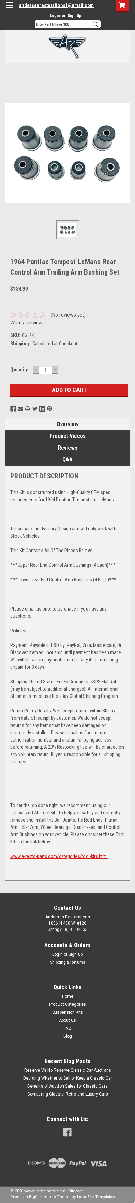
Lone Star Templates (96, 1197)
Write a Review (26, 323)
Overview (68, 424)
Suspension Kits (67, 1012)
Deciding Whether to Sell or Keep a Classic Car (67, 1078)
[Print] (27, 409)
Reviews (68, 447)
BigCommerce (42, 1197)
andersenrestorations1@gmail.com (56, 5)
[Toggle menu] (9, 9)
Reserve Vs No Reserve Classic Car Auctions (67, 1070)
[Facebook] (13, 409)
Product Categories (67, 1004)
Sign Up (74, 15)
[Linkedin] (42, 409)
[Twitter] (35, 409)
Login (55, 15)
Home (67, 996)
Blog (67, 1036)
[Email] (20, 409)
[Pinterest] (49, 409)
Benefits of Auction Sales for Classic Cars (67, 1086)
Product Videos (68, 436)
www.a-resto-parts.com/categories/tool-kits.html (59, 856)
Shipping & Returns (68, 962)
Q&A (67, 459)
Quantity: (19, 369)
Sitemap (76, 1191)
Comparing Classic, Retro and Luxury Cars (67, 1094)
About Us (67, 1020)
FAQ (67, 1028)
